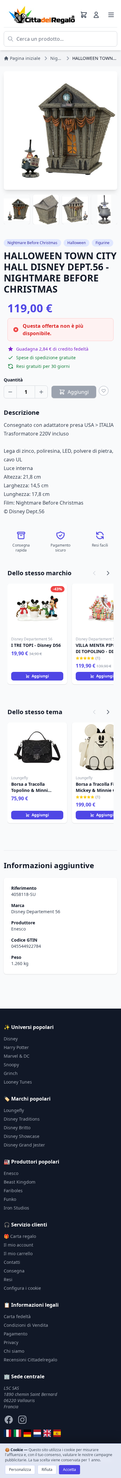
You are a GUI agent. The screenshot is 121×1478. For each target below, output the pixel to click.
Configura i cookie (22, 1288)
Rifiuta (47, 1469)
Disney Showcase (21, 1136)
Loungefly (14, 1110)
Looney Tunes (18, 1082)
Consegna (14, 1271)
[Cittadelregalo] (17, 1433)
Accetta (69, 1469)
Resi (8, 1279)
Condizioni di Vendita (26, 1325)
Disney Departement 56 (35, 911)
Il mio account (18, 1245)
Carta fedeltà (17, 1316)
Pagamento (15, 1334)
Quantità (13, 380)
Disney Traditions (22, 1119)
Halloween (76, 242)
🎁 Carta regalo (20, 1236)
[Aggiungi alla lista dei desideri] (104, 391)
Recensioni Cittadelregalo (30, 1360)
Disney (11, 1039)
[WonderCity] (27, 1433)
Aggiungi (40, 676)
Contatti (12, 1262)
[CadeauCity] (7, 1433)
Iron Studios (16, 1208)
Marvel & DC (16, 1056)
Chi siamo (14, 1351)
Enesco (18, 929)
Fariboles (13, 1190)
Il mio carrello (18, 1253)
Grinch (11, 1073)
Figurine (103, 242)
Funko (10, 1199)
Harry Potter (16, 1047)
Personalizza (20, 1469)
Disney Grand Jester (24, 1145)
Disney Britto (17, 1127)
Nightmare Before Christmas (32, 242)
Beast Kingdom (19, 1182)
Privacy (11, 1342)
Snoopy (11, 1065)
